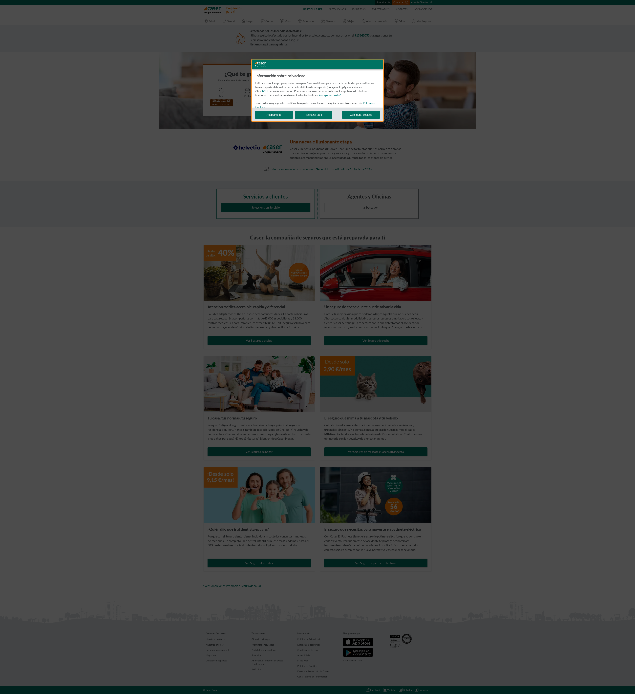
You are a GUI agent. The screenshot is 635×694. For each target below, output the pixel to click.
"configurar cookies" (330, 95)
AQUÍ (264, 91)
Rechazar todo (313, 114)
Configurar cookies (361, 114)
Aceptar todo (274, 114)
